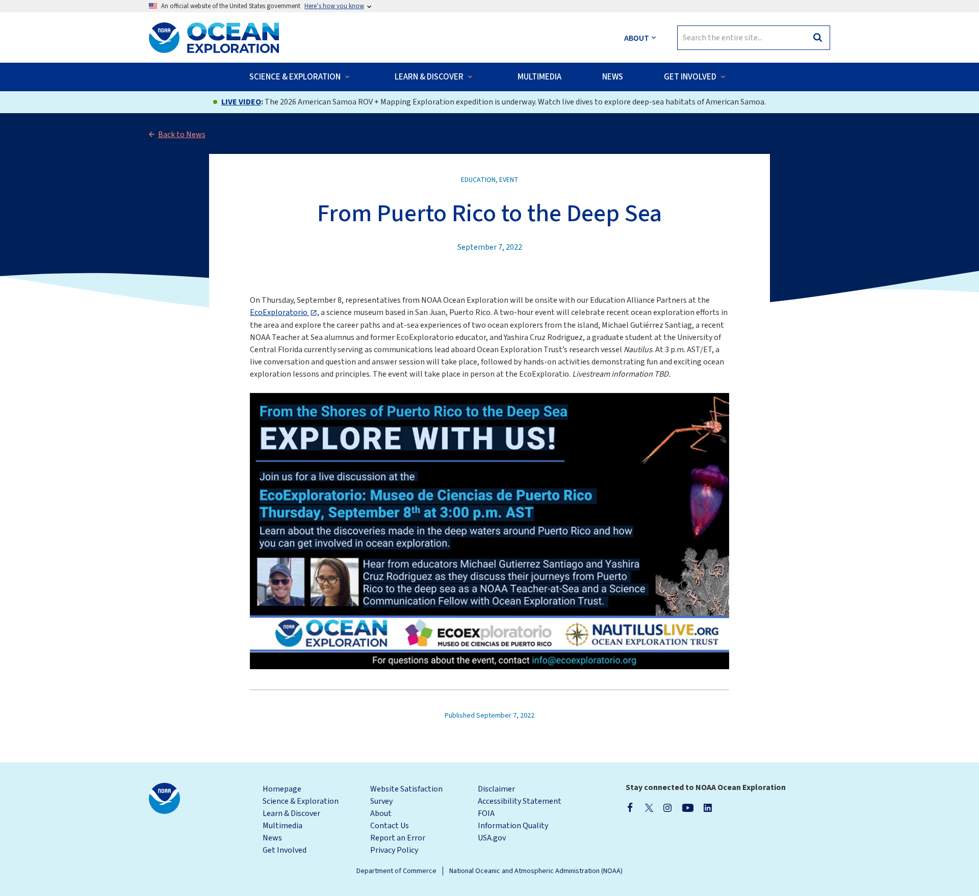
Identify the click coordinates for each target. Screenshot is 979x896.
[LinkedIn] (708, 807)
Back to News (181, 134)
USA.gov (492, 838)
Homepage (282, 789)
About (381, 813)
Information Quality (513, 825)
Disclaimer (496, 789)
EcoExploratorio (279, 312)
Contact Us (389, 825)
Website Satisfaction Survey (406, 795)
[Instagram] (667, 807)
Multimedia (282, 825)
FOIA (486, 813)
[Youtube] (687, 807)
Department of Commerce (396, 871)
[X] (649, 807)
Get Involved (284, 850)
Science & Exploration (301, 801)
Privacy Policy (394, 850)
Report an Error (397, 838)
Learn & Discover (291, 813)
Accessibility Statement (519, 801)
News (272, 838)
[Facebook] (630, 807)
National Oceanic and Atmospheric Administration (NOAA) (536, 871)
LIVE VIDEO (241, 102)
